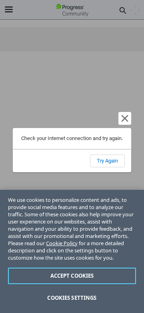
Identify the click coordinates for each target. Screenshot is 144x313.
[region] (72, 251)
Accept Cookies (72, 275)
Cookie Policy (62, 243)
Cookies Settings (71, 297)
